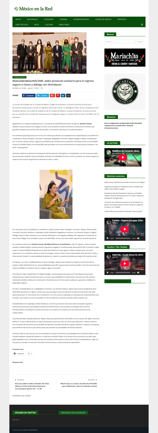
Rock (36, 24)
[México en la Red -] (33, 8)
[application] (124, 229)
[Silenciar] (138, 238)
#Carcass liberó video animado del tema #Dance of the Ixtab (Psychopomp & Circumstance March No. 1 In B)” (32, 386)
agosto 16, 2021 (33, 88)
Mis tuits (15, 419)
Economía (48, 19)
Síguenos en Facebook (118, 281)
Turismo (63, 19)
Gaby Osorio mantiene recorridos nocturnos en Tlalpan (124, 182)
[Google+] (52, 95)
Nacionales (32, 19)
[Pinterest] (58, 95)
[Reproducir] (107, 238)
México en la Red (20, 88)
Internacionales (81, 19)
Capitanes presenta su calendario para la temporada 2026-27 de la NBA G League (123, 187)
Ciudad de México (103, 19)
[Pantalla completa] (142, 234)
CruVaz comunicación (29, 430)
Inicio (18, 19)
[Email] (68, 95)
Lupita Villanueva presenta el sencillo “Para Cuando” (123, 211)
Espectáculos (22, 24)
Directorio (64, 24)
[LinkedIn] (63, 95)
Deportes (122, 19)
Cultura (49, 24)
